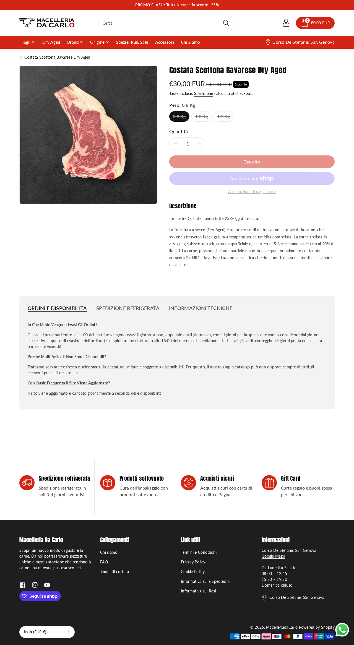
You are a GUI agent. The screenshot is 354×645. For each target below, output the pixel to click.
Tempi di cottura (114, 571)
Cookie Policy (193, 571)
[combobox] (167, 23)
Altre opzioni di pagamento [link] (252, 191)
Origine (97, 42)
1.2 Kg (223, 116)
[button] (315, 23)
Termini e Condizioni (199, 552)
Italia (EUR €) (35, 632)
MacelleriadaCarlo (282, 627)
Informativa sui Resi (198, 591)
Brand (73, 42)
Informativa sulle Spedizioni (205, 581)
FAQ (104, 562)
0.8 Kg (179, 116)
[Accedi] (286, 23)
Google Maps (273, 556)
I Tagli (25, 42)
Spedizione (203, 93)
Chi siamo (109, 552)
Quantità (178, 131)
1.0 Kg (201, 116)
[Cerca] (226, 23)
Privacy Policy (193, 562)
